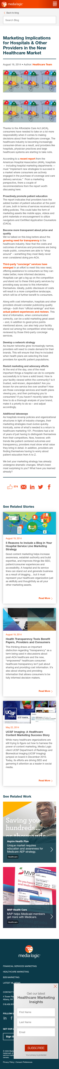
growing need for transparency (21, 241)
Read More (44, 598)
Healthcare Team (42, 65)
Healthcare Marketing (16, 972)
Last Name (25, 1022)
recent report (27, 159)
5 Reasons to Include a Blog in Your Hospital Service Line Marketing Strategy (29, 546)
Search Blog (12, 20)
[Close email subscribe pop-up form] (55, 986)
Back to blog (12, 13)
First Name (25, 1012)
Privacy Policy (8, 1062)
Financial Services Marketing (20, 966)
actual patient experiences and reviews (26, 312)
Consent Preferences (24, 1062)
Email (22, 1032)
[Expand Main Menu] (55, 3)
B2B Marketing (11, 978)
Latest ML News (11, 983)
